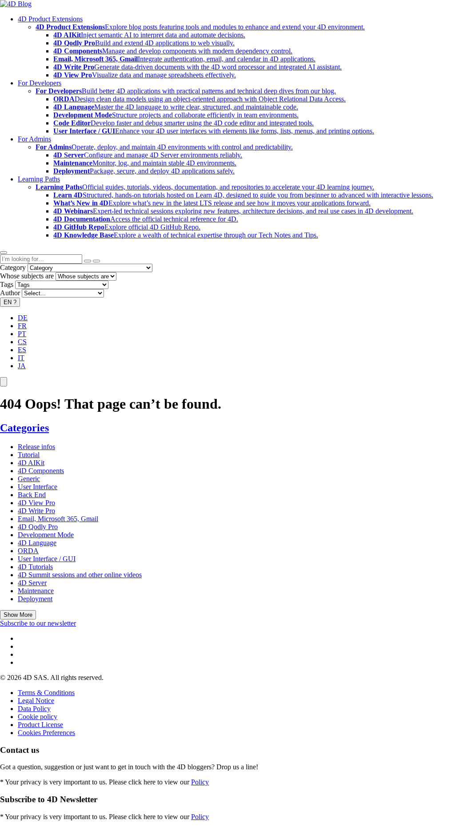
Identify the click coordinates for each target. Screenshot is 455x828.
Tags (6, 284)
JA (22, 366)
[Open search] (3, 252)
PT (22, 334)
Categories (24, 428)
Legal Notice (36, 700)
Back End (32, 494)
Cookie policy (37, 716)
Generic (29, 478)
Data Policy (34, 708)
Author (10, 293)
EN (10, 302)
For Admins (34, 139)
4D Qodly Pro (38, 527)
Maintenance (36, 591)
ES (22, 350)
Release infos (36, 446)
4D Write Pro (36, 510)
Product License (40, 724)
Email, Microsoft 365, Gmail (58, 519)
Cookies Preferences (46, 732)
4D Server (32, 583)
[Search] (96, 261)
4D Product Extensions (50, 19)
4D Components (41, 470)
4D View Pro (36, 502)
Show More (18, 614)
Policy (200, 782)
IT (21, 358)
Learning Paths (39, 179)
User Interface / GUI (47, 559)
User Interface (37, 486)
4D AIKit (31, 462)
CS (22, 342)
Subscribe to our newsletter (38, 623)
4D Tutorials (35, 567)
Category (13, 267)
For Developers (39, 83)
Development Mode (46, 535)
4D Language (37, 543)
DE (23, 318)
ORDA (28, 551)
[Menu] (3, 381)
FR (22, 326)
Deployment (35, 599)
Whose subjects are (27, 276)
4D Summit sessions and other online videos (80, 575)
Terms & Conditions (46, 692)
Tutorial (29, 454)
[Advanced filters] (87, 261)
